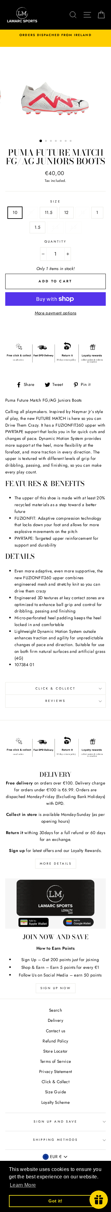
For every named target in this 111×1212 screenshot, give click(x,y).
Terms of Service (55, 1061)
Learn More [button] (23, 1185)
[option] (55, 35)
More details (56, 863)
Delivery (55, 1020)
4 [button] (56, 141)
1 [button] (41, 141)
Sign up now (55, 988)
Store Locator (55, 1051)
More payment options (55, 313)
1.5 (37, 227)
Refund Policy (55, 1041)
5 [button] (61, 141)
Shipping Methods (55, 1139)
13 (82, 212)
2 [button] (46, 141)
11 (31, 212)
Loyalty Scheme (55, 1102)
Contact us (55, 1031)
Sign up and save (55, 1121)
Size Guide (55, 1092)
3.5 (73, 227)
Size (55, 201)
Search (55, 1010)
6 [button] (66, 141)
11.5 (48, 212)
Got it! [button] (55, 1200)
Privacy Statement (55, 1071)
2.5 (55, 227)
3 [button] (51, 141)
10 (15, 212)
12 (66, 212)
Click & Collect (55, 688)
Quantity (55, 241)
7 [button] (71, 141)
